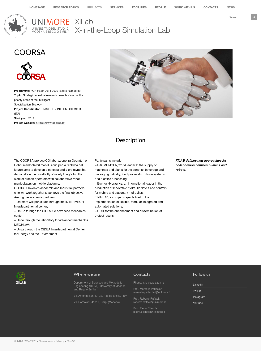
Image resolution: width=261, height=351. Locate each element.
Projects (94, 7)
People (160, 7)
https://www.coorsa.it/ (50, 123)
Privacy (59, 341)
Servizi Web (46, 341)
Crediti (71, 341)
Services (116, 7)
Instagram (199, 297)
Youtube (198, 303)
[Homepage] (120, 16)
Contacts (210, 7)
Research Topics (66, 7)
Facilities (139, 7)
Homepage (37, 7)
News (231, 7)
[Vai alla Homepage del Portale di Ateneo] (37, 16)
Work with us (184, 7)
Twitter (197, 291)
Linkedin (198, 284)
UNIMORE (30, 341)
